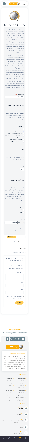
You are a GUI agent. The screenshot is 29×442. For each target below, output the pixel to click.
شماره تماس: (20, 407)
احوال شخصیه (17, 241)
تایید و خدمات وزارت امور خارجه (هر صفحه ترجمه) (13, 136)
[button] (24, 4)
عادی (21, 210)
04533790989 (20, 415)
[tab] (14, 248)
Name (22, 282)
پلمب (18, 131)
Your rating (20, 269)
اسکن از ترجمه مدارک (15, 141)
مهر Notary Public (15, 139)
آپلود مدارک (22, 220)
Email (22, 289)
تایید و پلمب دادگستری (15, 133)
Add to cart (11, 237)
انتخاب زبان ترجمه (19, 94)
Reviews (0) (22, 248)
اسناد (13, 241)
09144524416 (20, 409)
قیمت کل (19, 228)
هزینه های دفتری (16, 129)
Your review (20, 272)
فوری (21, 212)
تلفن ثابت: (21, 413)
